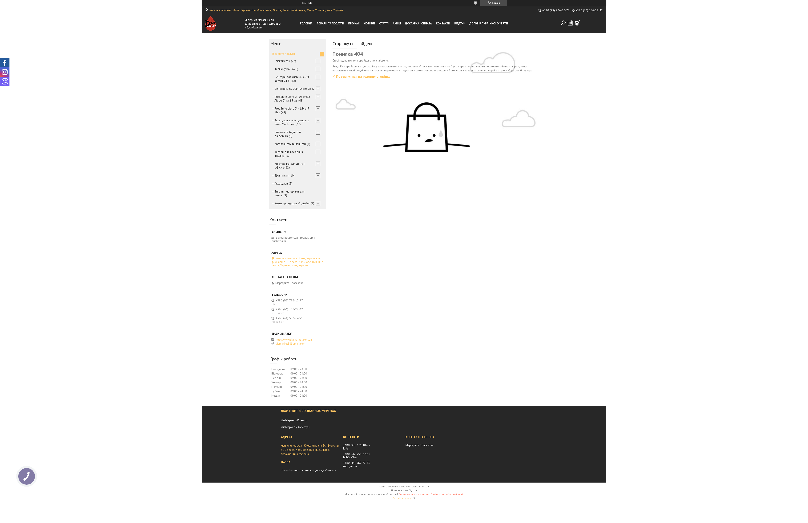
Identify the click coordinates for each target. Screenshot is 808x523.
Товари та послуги (330, 23)
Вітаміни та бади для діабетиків (288, 134)
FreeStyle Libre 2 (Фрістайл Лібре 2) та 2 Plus (292, 98)
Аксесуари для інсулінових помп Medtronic (292, 122)
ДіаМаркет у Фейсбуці (295, 427)
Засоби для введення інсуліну (289, 154)
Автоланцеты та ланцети (290, 144)
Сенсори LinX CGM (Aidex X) (293, 89)
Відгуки (459, 23)
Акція (397, 23)
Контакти (443, 23)
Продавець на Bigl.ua (404, 490)
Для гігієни (281, 175)
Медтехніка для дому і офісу (289, 165)
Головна (306, 23)
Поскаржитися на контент (414, 494)
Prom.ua (424, 486)
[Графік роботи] (570, 22)
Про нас (354, 23)
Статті (384, 23)
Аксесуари (281, 183)
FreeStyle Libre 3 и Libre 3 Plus (292, 110)
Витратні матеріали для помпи (289, 193)
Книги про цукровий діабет (292, 203)
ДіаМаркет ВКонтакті (294, 420)
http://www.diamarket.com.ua (294, 339)
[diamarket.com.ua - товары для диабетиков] (224, 23)
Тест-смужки (282, 69)
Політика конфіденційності (447, 494)
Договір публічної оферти (488, 23)
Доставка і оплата (418, 23)
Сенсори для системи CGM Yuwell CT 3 (292, 79)
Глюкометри (282, 61)
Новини (369, 23)
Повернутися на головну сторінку (363, 76)
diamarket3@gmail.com (290, 343)
